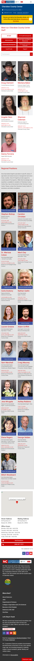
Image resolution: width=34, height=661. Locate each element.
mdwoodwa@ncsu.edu (7, 483)
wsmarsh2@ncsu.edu (6, 372)
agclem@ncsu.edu (6, 125)
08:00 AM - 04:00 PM (22, 12)
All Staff (9, 35)
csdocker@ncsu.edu (6, 297)
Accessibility (14, 655)
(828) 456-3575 (5, 370)
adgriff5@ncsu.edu (22, 334)
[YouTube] (11, 633)
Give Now (5, 612)
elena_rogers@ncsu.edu (7, 447)
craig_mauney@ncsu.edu (24, 372)
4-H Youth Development (25, 35)
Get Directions (19, 540)
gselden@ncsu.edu (22, 445)
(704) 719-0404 (21, 406)
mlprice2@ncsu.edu (23, 260)
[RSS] (14, 633)
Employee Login (27, 659)
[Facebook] (23, 553)
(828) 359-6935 (21, 333)
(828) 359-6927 (5, 408)
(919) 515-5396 (5, 261)
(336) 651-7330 (21, 297)
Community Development (9, 44)
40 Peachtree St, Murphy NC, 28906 (13, 10)
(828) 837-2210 (8, 12)
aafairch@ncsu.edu (23, 408)
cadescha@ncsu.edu (23, 224)
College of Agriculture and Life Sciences (14, 604)
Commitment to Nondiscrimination (17, 638)
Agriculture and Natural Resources (25, 40)
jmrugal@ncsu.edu (6, 409)
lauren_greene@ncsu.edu (7, 334)
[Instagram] (27, 553)
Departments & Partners (10, 602)
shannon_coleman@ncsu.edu (25, 127)
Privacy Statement (10, 640)
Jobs (4, 599)
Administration (9, 40)
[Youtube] (30, 553)
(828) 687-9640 (21, 370)
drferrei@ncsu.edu (5, 160)
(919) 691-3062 (21, 259)
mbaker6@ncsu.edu (23, 91)
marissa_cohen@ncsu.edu (8, 263)
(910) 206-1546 (5, 220)
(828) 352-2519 (5, 445)
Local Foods (9, 49)
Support (25, 49)
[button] (17, 502)
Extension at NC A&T (8, 609)
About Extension (7, 597)
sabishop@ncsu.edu (6, 222)
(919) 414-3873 (5, 481)
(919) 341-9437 (21, 223)
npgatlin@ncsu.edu (22, 299)
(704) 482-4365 (5, 333)
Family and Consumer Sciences (25, 44)
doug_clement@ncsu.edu (7, 89)
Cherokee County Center (12, 7)
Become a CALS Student (10, 607)
